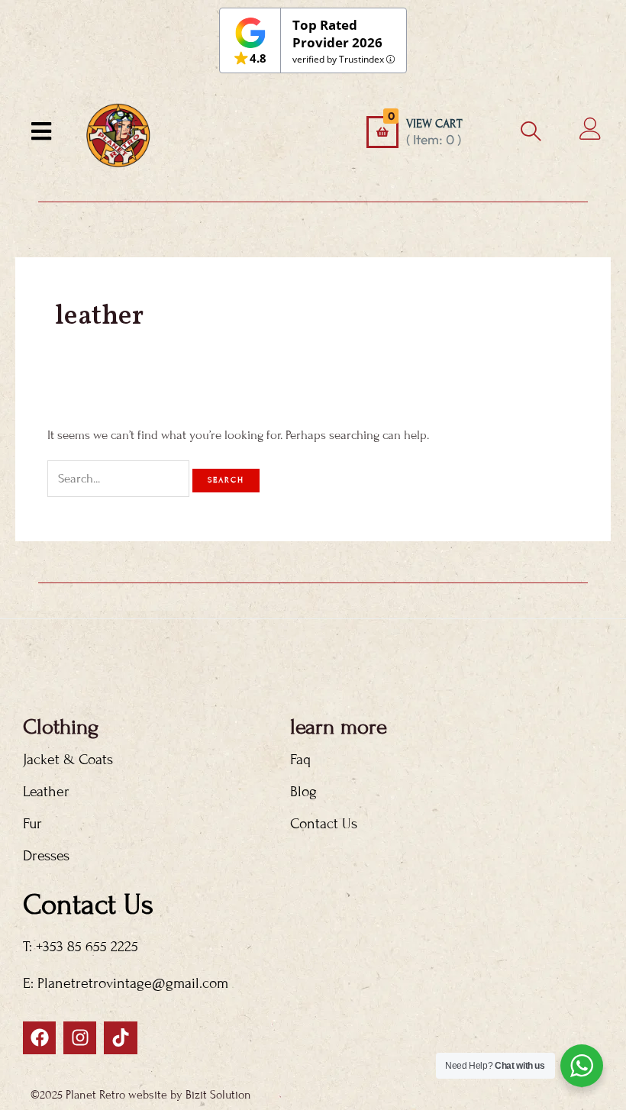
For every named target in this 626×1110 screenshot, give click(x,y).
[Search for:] (119, 478)
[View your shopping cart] (382, 132)
